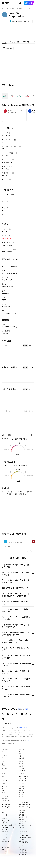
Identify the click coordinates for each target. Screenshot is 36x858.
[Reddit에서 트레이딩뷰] (3, 718)
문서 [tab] (18, 42)
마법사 (4, 849)
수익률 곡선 (5, 800)
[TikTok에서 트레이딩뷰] (31, 714)
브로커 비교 (22, 768)
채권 (3, 762)
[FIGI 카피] (16, 327)
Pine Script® (6, 807)
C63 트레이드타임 (24, 807)
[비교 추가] (21, 111)
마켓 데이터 (22, 756)
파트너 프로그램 (24, 852)
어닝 (3, 788)
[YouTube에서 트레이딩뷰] (12, 714)
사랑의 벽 (5, 823)
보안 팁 (21, 823)
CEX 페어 (5, 766)
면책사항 (21, 815)
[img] (29, 21)
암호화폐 (4, 764)
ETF (3, 759)
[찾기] (20, 3)
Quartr (28, 740)
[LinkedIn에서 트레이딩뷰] (21, 714)
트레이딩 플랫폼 (24, 842)
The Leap (22, 770)
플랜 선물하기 (23, 758)
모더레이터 (5, 831)
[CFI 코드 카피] (9, 333)
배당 (3, 790)
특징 (20, 751)
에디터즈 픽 (5, 841)
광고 (20, 848)
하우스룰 (4, 829)
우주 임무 (22, 788)
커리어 (21, 794)
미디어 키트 (22, 797)
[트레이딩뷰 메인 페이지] (7, 3)
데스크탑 (4, 815)
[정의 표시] (9, 133)
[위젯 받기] (32, 435)
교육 (3, 839)
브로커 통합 (22, 850)
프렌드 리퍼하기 (7, 825)
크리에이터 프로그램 (8, 827)
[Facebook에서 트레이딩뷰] (8, 714)
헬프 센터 (22, 792)
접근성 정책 (22, 821)
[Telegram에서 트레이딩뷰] (26, 714)
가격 (20, 754)
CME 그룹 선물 (23, 776)
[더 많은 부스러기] (8, 8)
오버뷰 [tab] (4, 42)
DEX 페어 (5, 768)
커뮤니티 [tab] (26, 42)
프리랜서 (4, 851)
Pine (3, 770)
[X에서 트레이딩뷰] (3, 714)
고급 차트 (22, 840)
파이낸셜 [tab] (12, 42)
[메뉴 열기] (3, 3)
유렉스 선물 (22, 778)
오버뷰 (21, 764)
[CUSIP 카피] (13, 320)
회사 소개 (22, 786)
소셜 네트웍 (5, 821)
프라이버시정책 (23, 817)
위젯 (20, 833)
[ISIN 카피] (16, 313)
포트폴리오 (5, 798)
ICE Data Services (24, 728)
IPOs (3, 792)
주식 (3, 757)
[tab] (25, 345)
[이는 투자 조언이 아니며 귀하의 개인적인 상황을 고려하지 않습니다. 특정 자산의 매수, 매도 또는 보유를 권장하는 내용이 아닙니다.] (26, 439)
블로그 (21, 790)
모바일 (4, 813)
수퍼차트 (4, 751)
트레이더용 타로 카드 (25, 805)
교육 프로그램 (23, 854)
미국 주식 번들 (23, 780)
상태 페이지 (22, 827)
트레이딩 (4, 837)
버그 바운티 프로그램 (25, 825)
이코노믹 (4, 786)
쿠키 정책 (22, 819)
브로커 (21, 766)
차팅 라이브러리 (24, 835)
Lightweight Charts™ (25, 837)
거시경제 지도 (6, 805)
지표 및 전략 (5, 847)
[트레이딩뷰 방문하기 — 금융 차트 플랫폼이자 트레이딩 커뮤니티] (9, 85)
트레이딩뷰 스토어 (24, 802)
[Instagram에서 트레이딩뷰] (17, 714)
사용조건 (21, 813)
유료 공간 (5, 853)
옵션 (3, 802)
